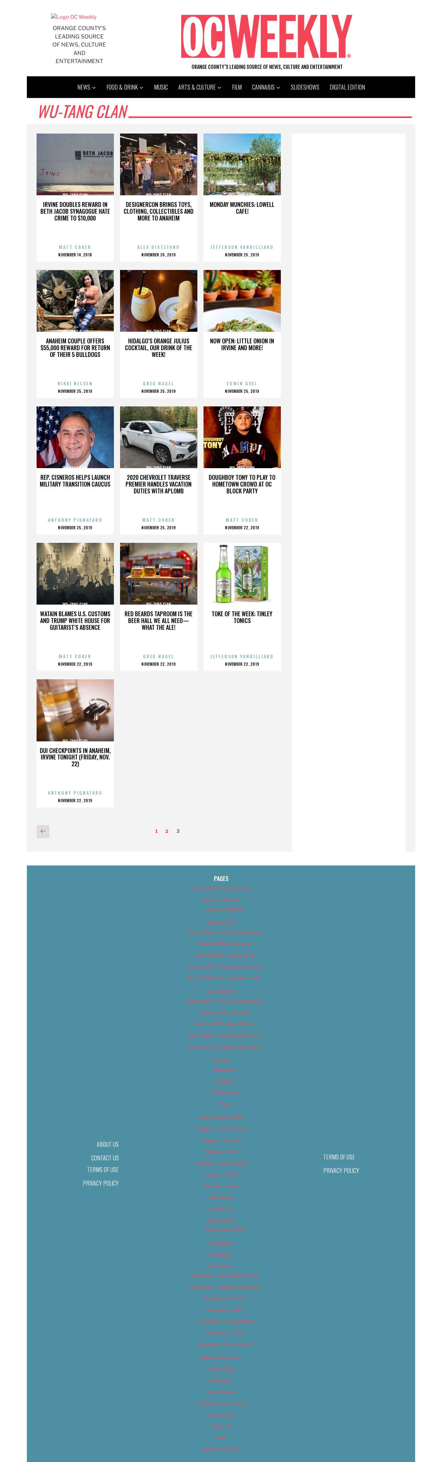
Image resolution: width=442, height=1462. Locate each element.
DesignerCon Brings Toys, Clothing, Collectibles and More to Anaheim (158, 211)
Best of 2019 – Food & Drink (225, 1024)
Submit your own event (221, 1403)
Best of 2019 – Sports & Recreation (224, 1046)
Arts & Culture (197, 87)
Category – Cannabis (221, 1140)
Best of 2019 (221, 991)
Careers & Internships (221, 1117)
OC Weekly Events (221, 1357)
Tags (225, 1104)
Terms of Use (103, 1169)
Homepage (221, 1243)
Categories (225, 1069)
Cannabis (263, 87)
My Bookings (225, 1092)
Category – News (221, 1185)
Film (237, 87)
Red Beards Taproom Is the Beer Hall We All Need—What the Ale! (159, 620)
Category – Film (221, 1151)
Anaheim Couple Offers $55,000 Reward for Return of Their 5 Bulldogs (75, 348)
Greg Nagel (158, 383)
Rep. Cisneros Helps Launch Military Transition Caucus (75, 480)
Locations (225, 1081)
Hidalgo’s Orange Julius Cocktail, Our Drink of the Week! (158, 348)
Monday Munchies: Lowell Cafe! (242, 207)
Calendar (221, 1060)
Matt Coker (75, 246)
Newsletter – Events (225, 1298)
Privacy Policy (101, 1183)
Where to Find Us (221, 1449)
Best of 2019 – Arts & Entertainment (225, 1001)
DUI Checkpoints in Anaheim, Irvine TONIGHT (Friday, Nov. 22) (75, 757)
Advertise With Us (221, 900)
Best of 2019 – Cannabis (225, 1012)
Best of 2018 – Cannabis (225, 943)
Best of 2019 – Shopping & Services (225, 1035)
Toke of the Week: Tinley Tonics (242, 617)
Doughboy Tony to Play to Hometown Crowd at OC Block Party (242, 484)
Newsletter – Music (225, 1332)
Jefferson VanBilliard (242, 246)
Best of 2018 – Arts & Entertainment (225, 932)
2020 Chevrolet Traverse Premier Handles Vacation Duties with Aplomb (159, 484)
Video (221, 1437)
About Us (108, 1144)
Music (161, 87)
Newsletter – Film (225, 1310)
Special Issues (221, 1391)
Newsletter (221, 1254)
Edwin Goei (242, 383)
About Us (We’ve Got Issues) (221, 888)
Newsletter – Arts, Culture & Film (225, 1275)
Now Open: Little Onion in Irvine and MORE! (242, 344)
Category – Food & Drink (221, 1163)
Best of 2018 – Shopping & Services (225, 966)
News (83, 87)
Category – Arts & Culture (221, 1128)
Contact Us (105, 1158)
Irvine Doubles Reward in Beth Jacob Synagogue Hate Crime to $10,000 (75, 211)
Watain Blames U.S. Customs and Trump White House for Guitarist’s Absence (75, 620)
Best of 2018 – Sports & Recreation (224, 978)
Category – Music (221, 1174)
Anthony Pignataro (75, 519)
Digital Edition (347, 87)
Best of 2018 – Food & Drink (225, 955)
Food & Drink (122, 87)
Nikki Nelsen (75, 383)
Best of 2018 (221, 922)
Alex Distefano (158, 246)
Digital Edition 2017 (225, 1229)
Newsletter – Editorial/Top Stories (225, 1287)
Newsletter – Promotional (224, 1344)
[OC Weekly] (73, 17)
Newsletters (221, 1266)
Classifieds (221, 1197)
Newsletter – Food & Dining (225, 1321)
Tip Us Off (221, 1426)
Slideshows (305, 87)
